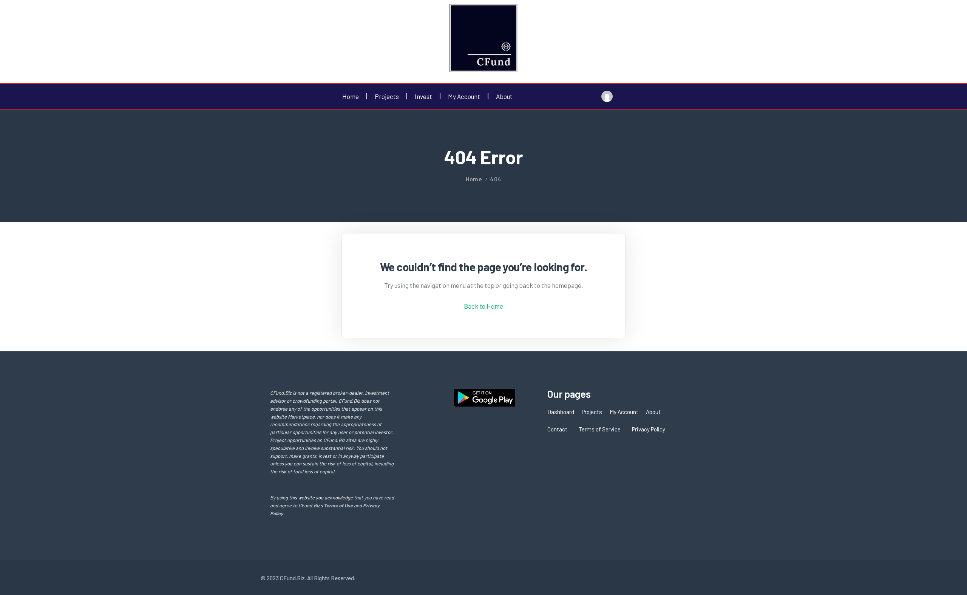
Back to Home (483, 306)
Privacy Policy (648, 429)
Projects (387, 96)
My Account (464, 96)
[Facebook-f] (663, 577)
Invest (423, 96)
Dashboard (560, 411)
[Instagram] (689, 577)
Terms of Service (600, 429)
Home (350, 96)
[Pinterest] (702, 577)
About (504, 96)
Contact (557, 429)
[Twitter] (676, 577)
